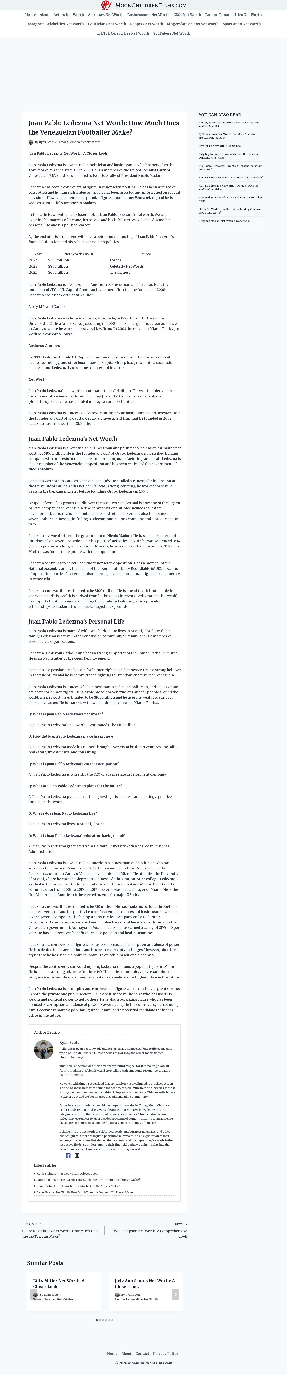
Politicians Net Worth (107, 24)
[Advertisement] (143, 67)
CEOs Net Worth (187, 15)
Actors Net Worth (69, 15)
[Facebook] (68, 1155)
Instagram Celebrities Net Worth (55, 24)
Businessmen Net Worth (148, 15)
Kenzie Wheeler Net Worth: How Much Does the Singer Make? (78, 1186)
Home (30, 15)
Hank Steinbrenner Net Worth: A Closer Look (67, 1173)
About (45, 15)
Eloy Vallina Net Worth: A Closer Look (220, 146)
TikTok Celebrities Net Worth (123, 33)
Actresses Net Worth (106, 15)
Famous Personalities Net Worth (233, 15)
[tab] (97, 1320)
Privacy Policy (165, 1353)
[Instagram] (77, 1155)
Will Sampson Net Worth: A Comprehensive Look (150, 1230)
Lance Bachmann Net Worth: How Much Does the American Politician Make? (88, 1180)
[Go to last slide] (33, 1294)
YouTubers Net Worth (171, 33)
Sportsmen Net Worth (242, 24)
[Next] (175, 1294)
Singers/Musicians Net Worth (193, 24)
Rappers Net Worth (146, 24)
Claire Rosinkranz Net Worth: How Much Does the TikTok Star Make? (60, 1230)
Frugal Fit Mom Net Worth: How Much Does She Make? (231, 177)
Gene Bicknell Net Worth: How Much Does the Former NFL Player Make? (85, 1192)
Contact (142, 1353)
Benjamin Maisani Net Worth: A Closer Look (224, 220)
